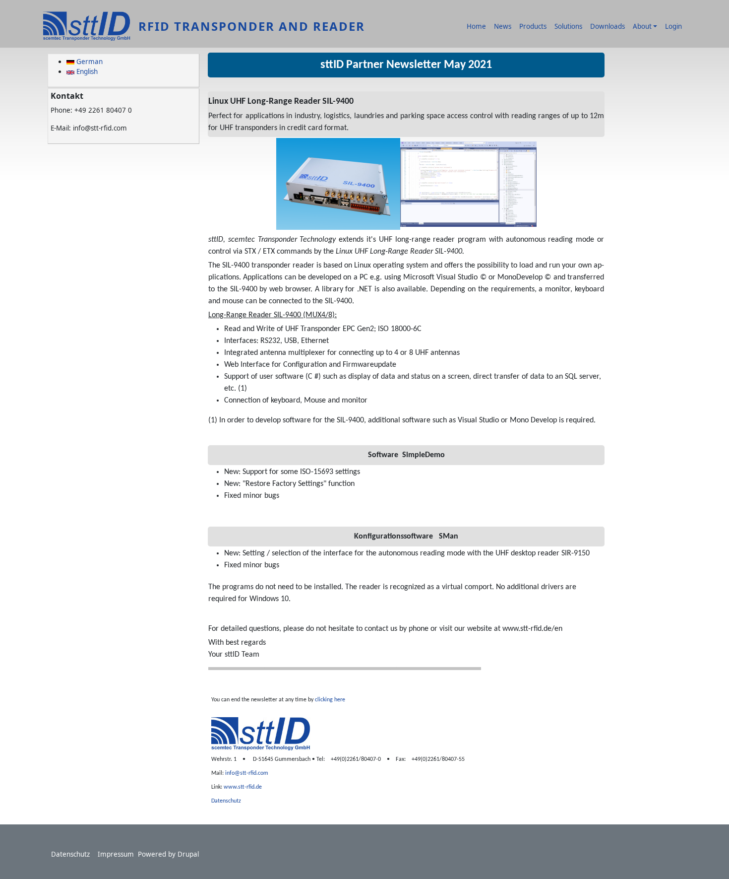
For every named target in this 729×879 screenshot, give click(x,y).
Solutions (568, 26)
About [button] (642, 26)
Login (673, 26)
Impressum (116, 854)
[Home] (90, 26)
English (86, 71)
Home (476, 26)
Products (533, 26)
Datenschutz (70, 854)
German (88, 61)
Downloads (607, 26)
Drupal (188, 854)
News (502, 26)
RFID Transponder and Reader (251, 26)
